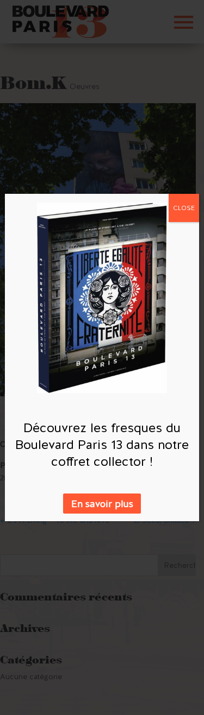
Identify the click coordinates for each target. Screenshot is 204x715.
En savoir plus (102, 503)
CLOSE (184, 208)
